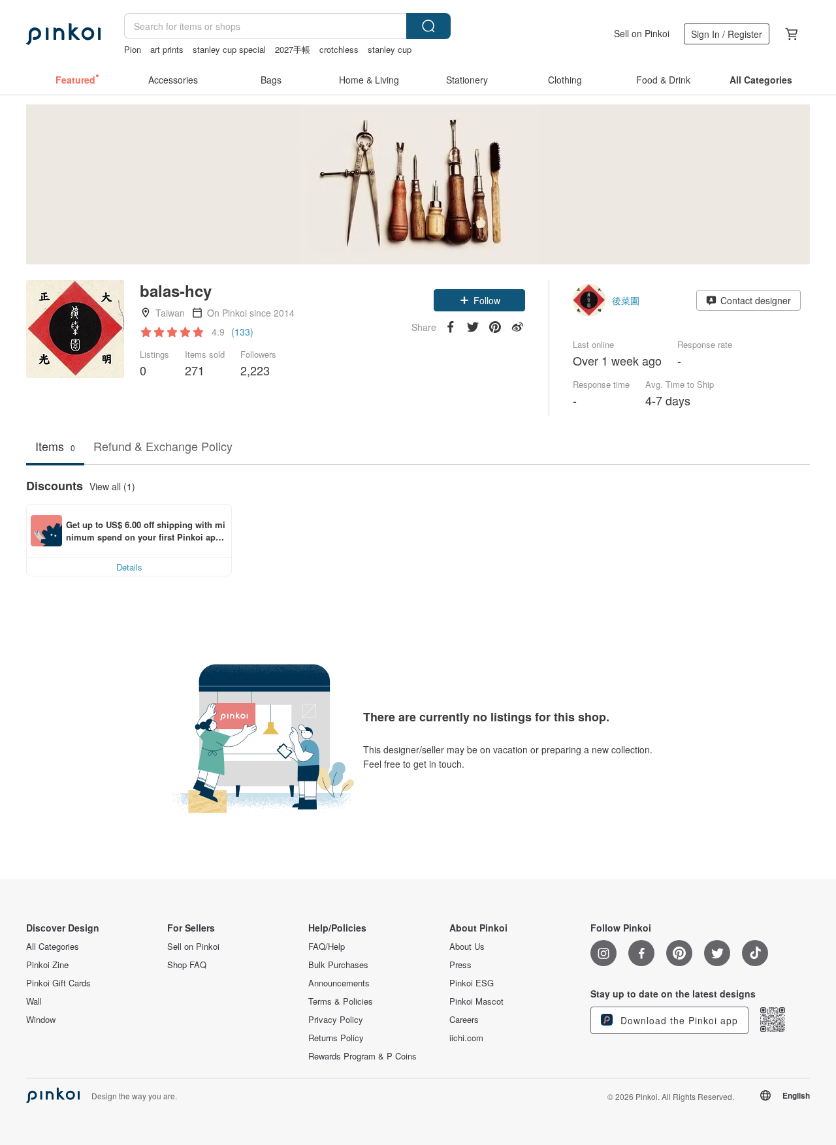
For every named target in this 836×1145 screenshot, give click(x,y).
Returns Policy (336, 1038)
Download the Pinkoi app (677, 1020)
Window (41, 1019)
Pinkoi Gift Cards (58, 983)
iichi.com (466, 1038)
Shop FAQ (186, 964)
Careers (464, 1019)
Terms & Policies (340, 1001)
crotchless (339, 49)
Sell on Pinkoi (641, 33)
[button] (479, 300)
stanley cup (389, 49)
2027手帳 (292, 49)
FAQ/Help (326, 946)
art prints (167, 49)
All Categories (52, 946)
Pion (132, 49)
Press (460, 964)
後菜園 (625, 300)
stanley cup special (229, 49)
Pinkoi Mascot (476, 1001)
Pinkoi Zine (47, 964)
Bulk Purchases (338, 964)
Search (428, 26)
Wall (34, 1001)
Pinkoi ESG (471, 983)
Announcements (339, 983)
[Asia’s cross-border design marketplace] (63, 34)
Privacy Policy (335, 1019)
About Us (467, 946)
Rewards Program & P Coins (362, 1056)
